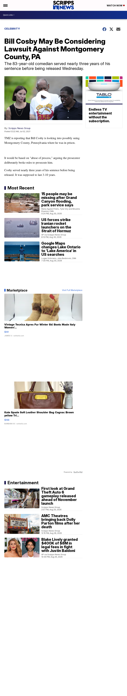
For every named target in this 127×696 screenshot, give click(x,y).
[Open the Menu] (5, 5)
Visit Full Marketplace (72, 290)
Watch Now (115, 5)
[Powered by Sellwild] (77, 472)
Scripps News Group (19, 128)
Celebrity (12, 28)
